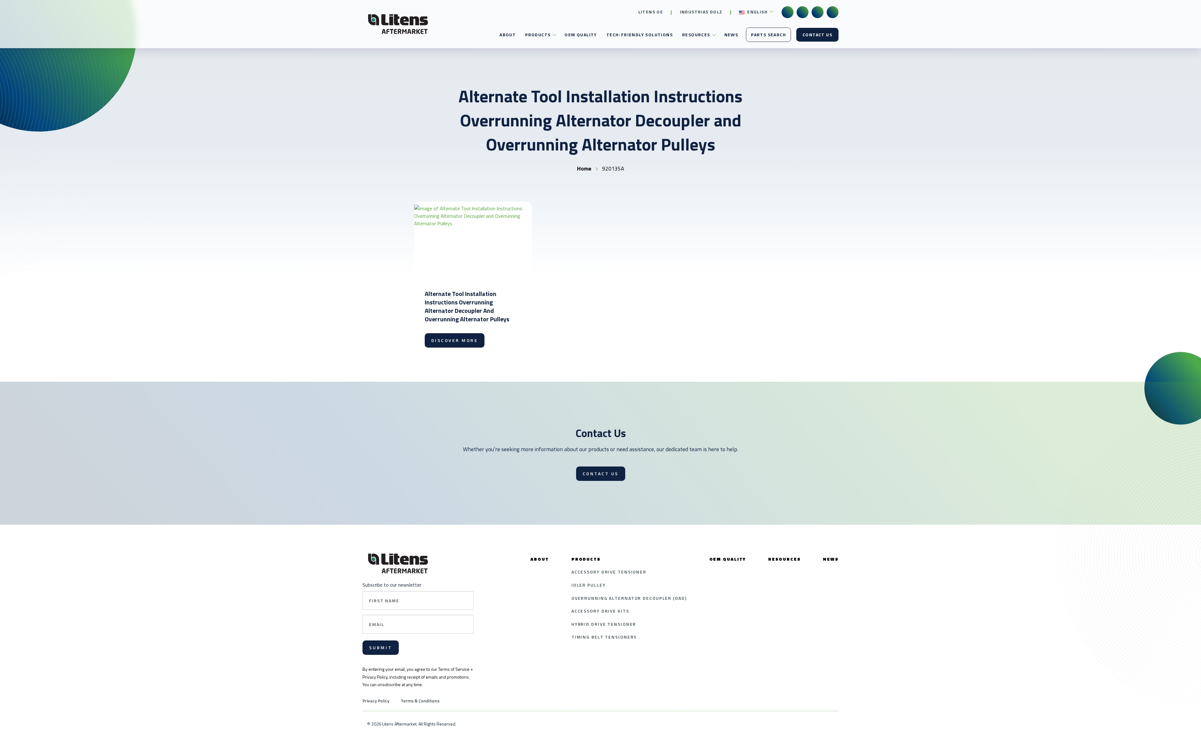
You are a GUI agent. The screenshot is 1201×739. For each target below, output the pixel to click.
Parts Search (768, 34)
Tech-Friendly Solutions (639, 34)
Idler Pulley (588, 585)
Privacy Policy (375, 700)
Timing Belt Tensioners (604, 637)
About (507, 34)
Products (537, 34)
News (731, 34)
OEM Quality (581, 34)
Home (584, 168)
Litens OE (650, 11)
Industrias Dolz (701, 11)
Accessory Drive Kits (600, 611)
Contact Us (817, 34)
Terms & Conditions (420, 700)
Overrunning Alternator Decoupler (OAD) (629, 598)
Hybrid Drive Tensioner (603, 624)
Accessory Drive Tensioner (608, 571)
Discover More (454, 340)
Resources (696, 34)
